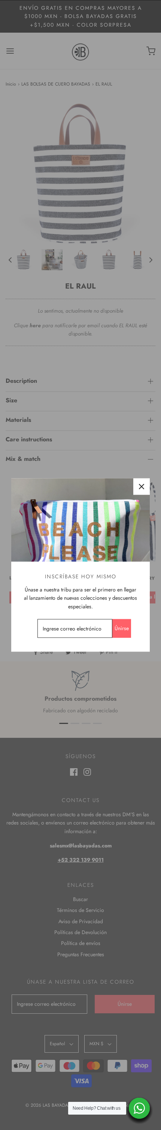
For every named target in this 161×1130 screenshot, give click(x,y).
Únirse (122, 628)
